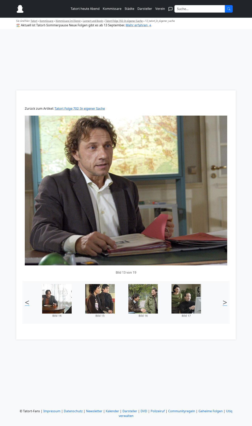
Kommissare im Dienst (68, 21)
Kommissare (112, 8)
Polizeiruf (158, 411)
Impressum (51, 411)
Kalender (112, 411)
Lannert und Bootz (93, 21)
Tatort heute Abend (85, 8)
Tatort (34, 21)
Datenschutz (73, 411)
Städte (129, 8)
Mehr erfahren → (138, 25)
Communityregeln (181, 411)
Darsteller (144, 8)
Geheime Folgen (210, 411)
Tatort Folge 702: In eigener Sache (124, 21)
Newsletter (94, 411)
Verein (160, 8)
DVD (144, 411)
